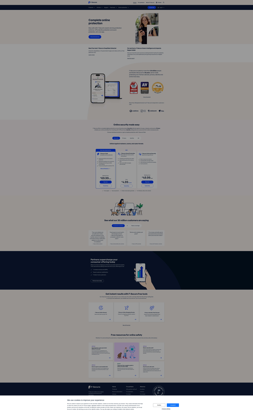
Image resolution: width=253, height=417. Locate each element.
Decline (159, 405)
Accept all (172, 405)
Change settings (166, 409)
